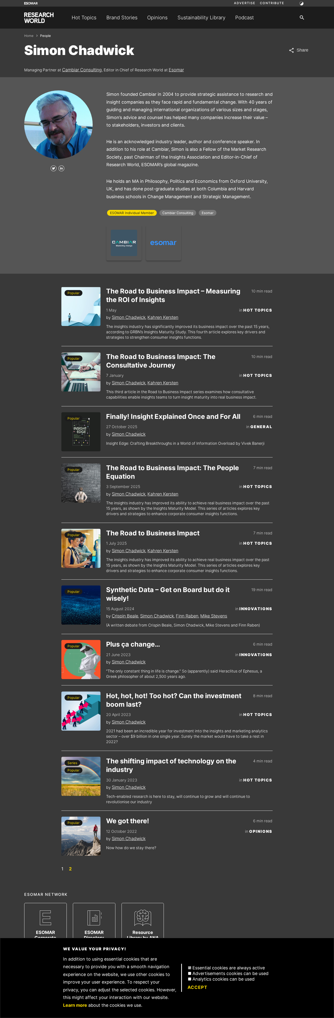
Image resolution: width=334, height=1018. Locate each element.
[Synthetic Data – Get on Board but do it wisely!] (80, 605)
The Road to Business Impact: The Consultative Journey (160, 361)
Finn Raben (187, 615)
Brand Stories (121, 17)
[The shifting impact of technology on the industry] (80, 776)
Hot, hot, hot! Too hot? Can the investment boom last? (173, 700)
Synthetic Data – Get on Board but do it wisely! (168, 594)
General (261, 426)
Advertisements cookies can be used (230, 973)
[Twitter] (53, 168)
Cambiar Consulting (82, 69)
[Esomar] (163, 243)
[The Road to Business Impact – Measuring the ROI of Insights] (80, 306)
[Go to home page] (39, 17)
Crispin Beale (125, 615)
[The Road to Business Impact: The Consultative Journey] (80, 371)
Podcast (244, 17)
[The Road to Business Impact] (80, 548)
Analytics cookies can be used (223, 979)
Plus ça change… (133, 644)
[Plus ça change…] (80, 659)
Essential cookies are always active (228, 967)
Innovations (255, 608)
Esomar (176, 69)
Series (72, 763)
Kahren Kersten (162, 317)
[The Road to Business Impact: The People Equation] (80, 483)
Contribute (272, 3)
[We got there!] (80, 836)
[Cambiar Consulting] (124, 243)
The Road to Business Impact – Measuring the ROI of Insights (173, 295)
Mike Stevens (213, 615)
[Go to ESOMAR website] (31, 3)
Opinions (157, 17)
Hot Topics (84, 17)
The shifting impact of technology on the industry (171, 765)
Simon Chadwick (128, 317)
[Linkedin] (61, 168)
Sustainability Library (201, 17)
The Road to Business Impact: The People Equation (172, 472)
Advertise (245, 3)
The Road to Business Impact (153, 533)
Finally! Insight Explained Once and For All (173, 416)
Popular (73, 293)
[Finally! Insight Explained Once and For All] (80, 431)
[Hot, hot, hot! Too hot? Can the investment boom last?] (80, 711)
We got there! (127, 821)
